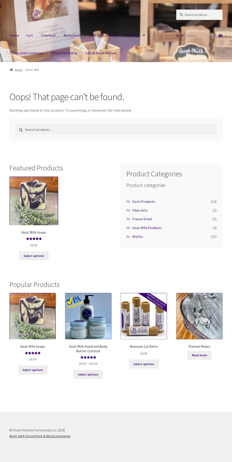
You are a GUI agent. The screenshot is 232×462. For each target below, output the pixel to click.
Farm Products (143, 201)
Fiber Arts (139, 210)
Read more (199, 355)
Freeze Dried (142, 219)
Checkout (48, 35)
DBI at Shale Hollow (100, 53)
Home (14, 35)
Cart (29, 35)
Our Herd (132, 35)
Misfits (137, 236)
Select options (34, 256)
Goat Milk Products (147, 227)
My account (72, 35)
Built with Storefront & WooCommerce (40, 436)
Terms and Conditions (27, 53)
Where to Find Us (64, 53)
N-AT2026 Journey (103, 35)
